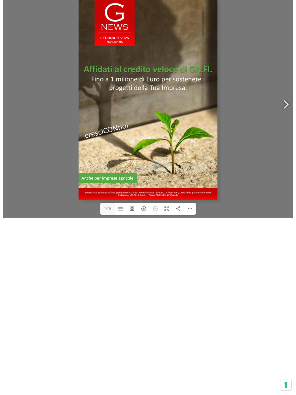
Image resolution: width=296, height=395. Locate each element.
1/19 (107, 209)
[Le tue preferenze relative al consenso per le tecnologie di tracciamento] (285, 384)
